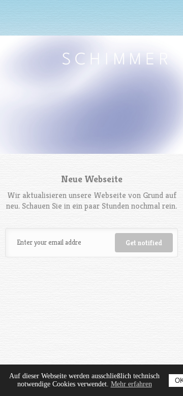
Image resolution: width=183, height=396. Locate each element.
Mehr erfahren (131, 384)
